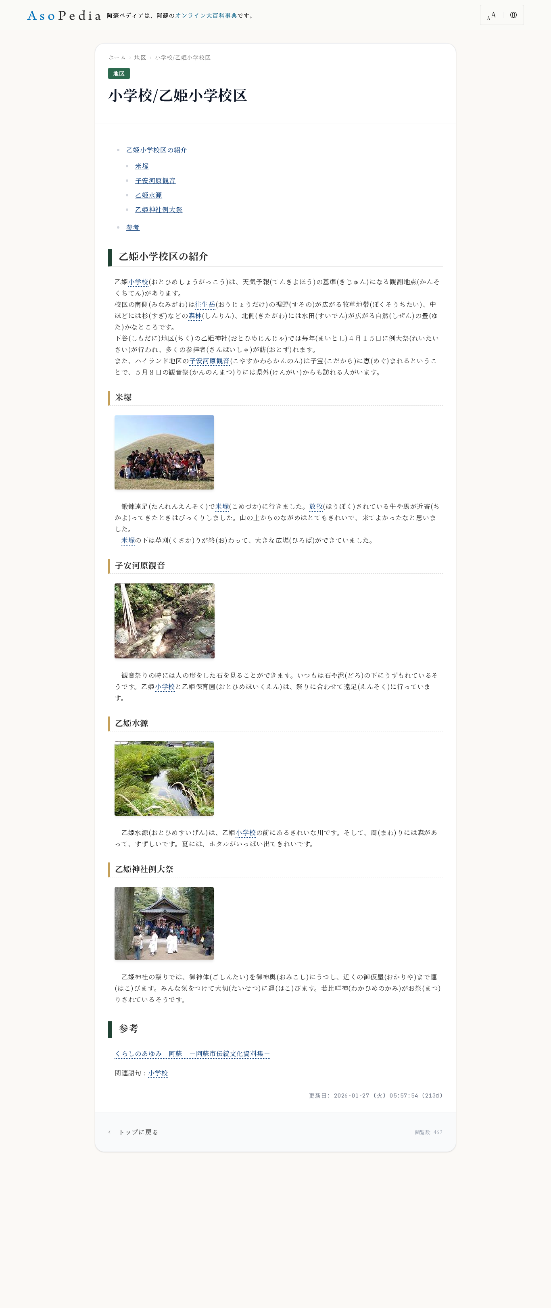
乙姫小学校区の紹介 (156, 149)
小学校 (138, 281)
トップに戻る (133, 1132)
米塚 (142, 166)
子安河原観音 (155, 180)
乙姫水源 (148, 195)
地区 (140, 57)
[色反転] (513, 15)
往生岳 (205, 304)
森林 (195, 315)
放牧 (316, 506)
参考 (133, 227)
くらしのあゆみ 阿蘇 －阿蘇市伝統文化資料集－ (192, 1053)
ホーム (117, 57)
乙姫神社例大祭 (159, 209)
